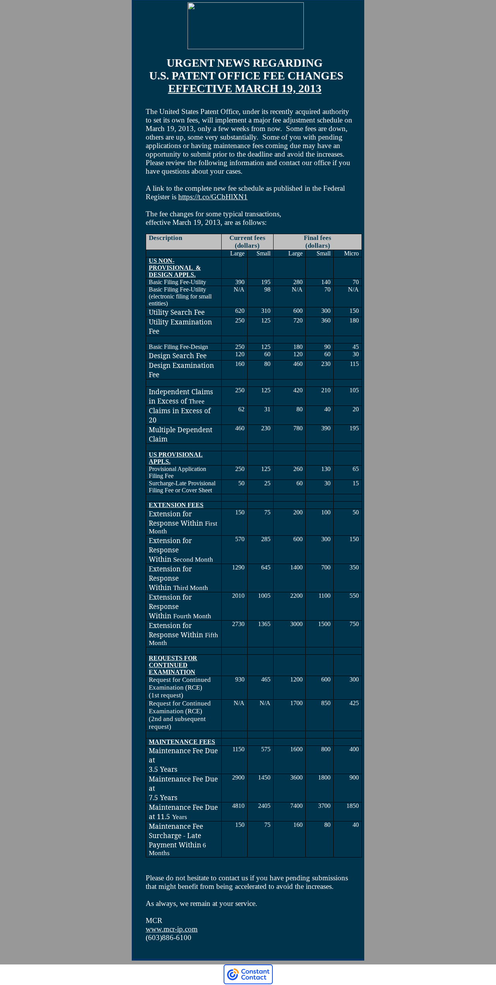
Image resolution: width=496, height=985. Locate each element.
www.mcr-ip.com (172, 929)
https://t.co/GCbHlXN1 (213, 197)
